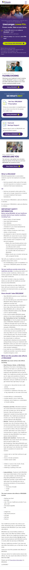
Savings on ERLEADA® (11, 134)
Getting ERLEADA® (11, 114)
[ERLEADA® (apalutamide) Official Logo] (6, 2)
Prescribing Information (16, 560)
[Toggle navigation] (26, 2)
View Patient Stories (12, 166)
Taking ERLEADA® (12, 87)
